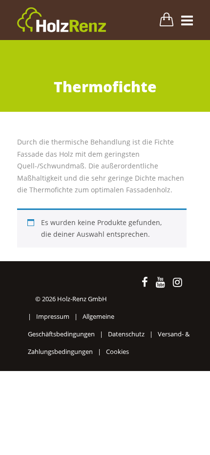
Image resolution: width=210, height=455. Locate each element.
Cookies (117, 351)
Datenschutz (126, 334)
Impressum (52, 316)
